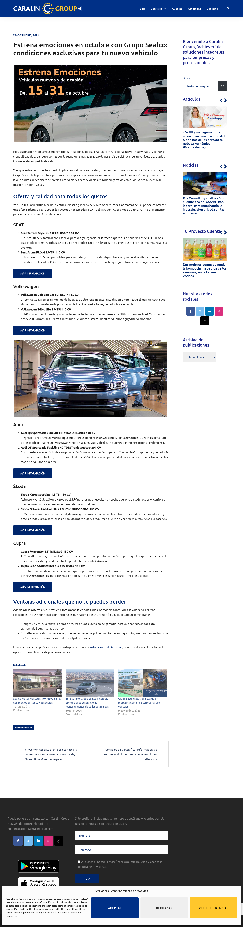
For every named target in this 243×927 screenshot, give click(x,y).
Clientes (177, 8)
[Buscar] (222, 86)
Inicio (142, 8)
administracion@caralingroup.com (30, 828)
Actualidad (194, 8)
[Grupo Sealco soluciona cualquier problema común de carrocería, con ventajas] (142, 683)
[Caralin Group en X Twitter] (200, 311)
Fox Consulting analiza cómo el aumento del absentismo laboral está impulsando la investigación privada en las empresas (204, 205)
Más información (32, 273)
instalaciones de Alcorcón (105, 647)
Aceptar (115, 908)
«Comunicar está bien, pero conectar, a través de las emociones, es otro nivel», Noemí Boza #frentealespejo (51, 754)
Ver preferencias (213, 908)
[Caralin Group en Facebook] (190, 311)
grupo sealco (23, 727)
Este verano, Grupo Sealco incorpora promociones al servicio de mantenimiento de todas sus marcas (87, 702)
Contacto (212, 8)
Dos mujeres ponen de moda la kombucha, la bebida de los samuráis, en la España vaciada (205, 270)
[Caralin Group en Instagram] (219, 311)
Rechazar (164, 908)
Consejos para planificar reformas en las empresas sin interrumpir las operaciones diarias (130, 754)
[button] (228, 8)
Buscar (187, 78)
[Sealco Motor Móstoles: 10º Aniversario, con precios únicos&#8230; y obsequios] (37, 683)
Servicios (156, 8)
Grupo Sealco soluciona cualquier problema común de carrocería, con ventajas (139, 702)
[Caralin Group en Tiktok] (204, 320)
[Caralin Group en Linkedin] (209, 311)
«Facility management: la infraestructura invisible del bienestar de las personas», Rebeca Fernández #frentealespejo (204, 139)
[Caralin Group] (47, 8)
